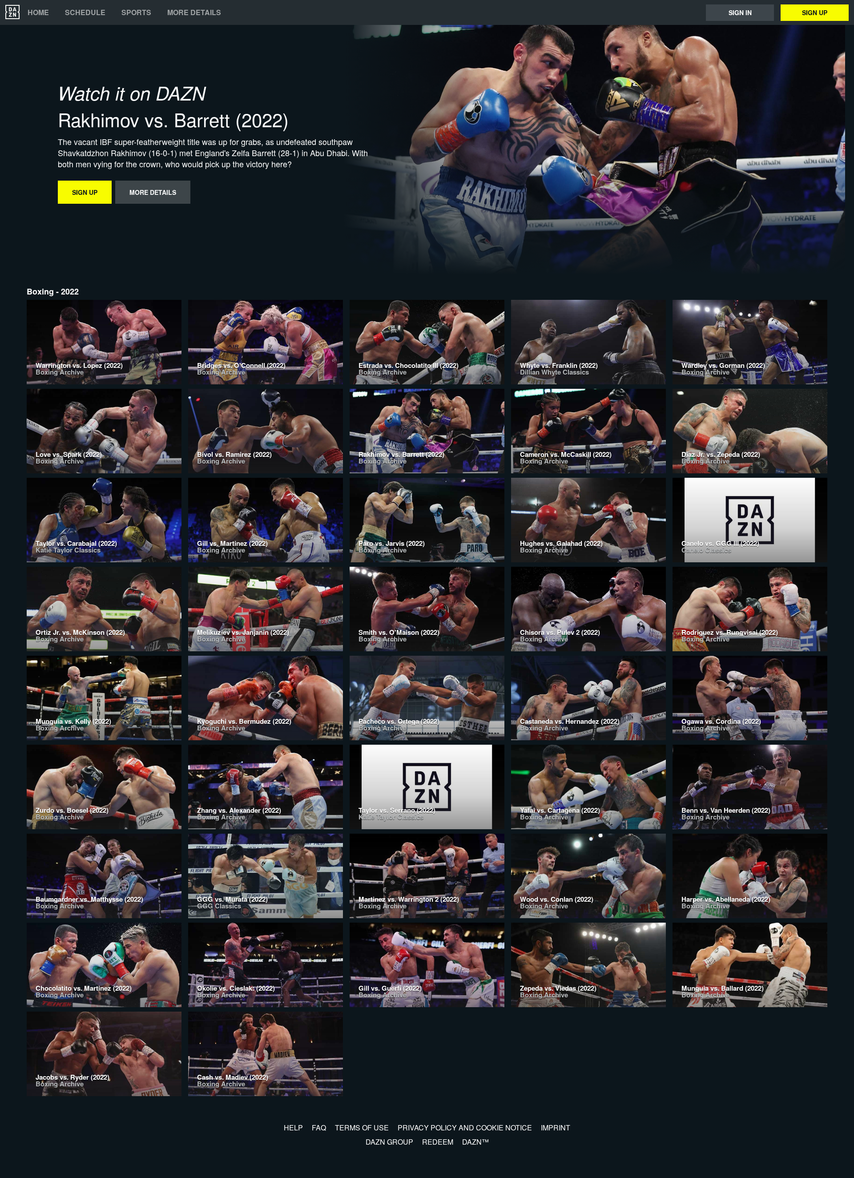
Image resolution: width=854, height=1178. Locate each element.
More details (194, 12)
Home (38, 12)
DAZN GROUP (389, 1142)
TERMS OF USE (362, 1127)
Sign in (740, 12)
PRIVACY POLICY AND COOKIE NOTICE (465, 1127)
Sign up (814, 12)
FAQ (319, 1127)
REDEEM (437, 1142)
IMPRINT (555, 1127)
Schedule (85, 12)
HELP (293, 1127)
